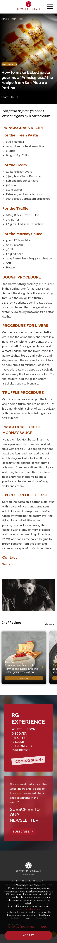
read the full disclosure (28, 909)
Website (7, 564)
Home (4, 19)
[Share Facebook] (12, 97)
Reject (44, 926)
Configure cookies (21, 926)
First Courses (9, 64)
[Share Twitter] (17, 97)
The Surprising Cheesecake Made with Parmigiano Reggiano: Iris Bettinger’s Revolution (21, 667)
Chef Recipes (17, 19)
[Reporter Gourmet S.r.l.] (28, 7)
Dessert (24, 678)
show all (50, 624)
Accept (28, 935)
